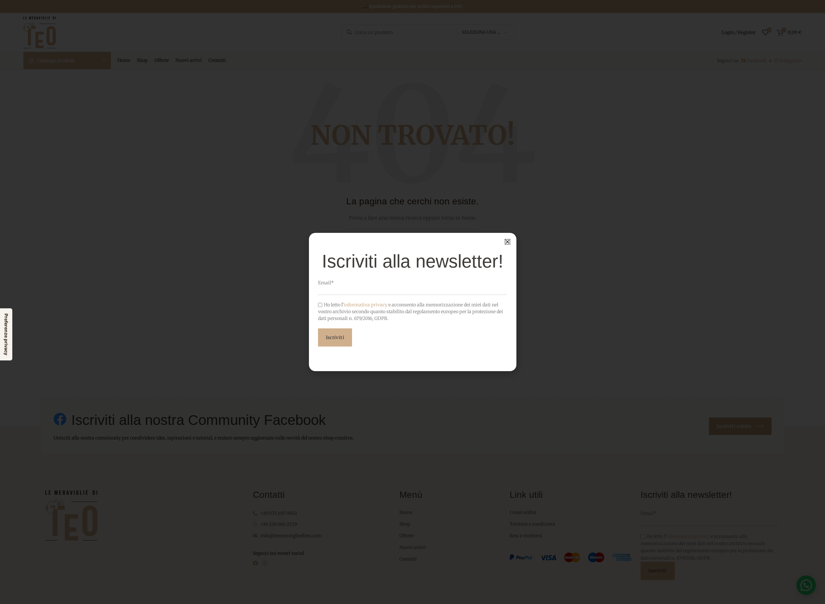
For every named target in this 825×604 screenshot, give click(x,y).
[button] (507, 241)
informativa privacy (365, 305)
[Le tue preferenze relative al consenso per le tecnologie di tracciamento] (6, 334)
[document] (412, 302)
